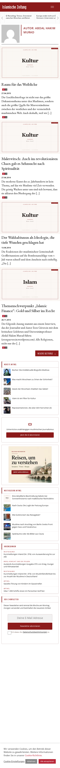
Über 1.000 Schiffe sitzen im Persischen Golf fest (24, 591)
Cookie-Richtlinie (33, 755)
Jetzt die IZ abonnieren (30, 435)
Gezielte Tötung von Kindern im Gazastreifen (23, 584)
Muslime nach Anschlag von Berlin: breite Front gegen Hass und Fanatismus (32, 525)
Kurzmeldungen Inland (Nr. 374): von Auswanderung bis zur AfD (29, 555)
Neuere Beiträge (45, 353)
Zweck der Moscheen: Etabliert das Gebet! (30, 389)
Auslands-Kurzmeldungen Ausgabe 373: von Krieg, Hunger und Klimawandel (29, 565)
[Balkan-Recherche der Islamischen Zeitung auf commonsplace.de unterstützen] (30, 482)
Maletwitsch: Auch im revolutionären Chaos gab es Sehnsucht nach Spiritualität (29, 164)
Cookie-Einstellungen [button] (14, 761)
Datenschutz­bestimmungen (35, 632)
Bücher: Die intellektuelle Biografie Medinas (30, 370)
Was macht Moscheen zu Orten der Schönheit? (32, 379)
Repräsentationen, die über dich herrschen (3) (32, 408)
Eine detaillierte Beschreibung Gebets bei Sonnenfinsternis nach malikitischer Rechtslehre (33, 497)
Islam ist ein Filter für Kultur (24, 398)
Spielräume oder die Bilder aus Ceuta (28, 534)
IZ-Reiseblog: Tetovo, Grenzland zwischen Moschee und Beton (18, 17)
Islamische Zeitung (14, 6)
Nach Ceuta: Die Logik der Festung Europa (30, 505)
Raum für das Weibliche (19, 85)
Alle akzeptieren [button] (47, 761)
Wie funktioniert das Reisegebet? (26, 515)
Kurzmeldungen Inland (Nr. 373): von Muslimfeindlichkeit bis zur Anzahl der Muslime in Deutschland (30, 575)
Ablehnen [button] (31, 761)
